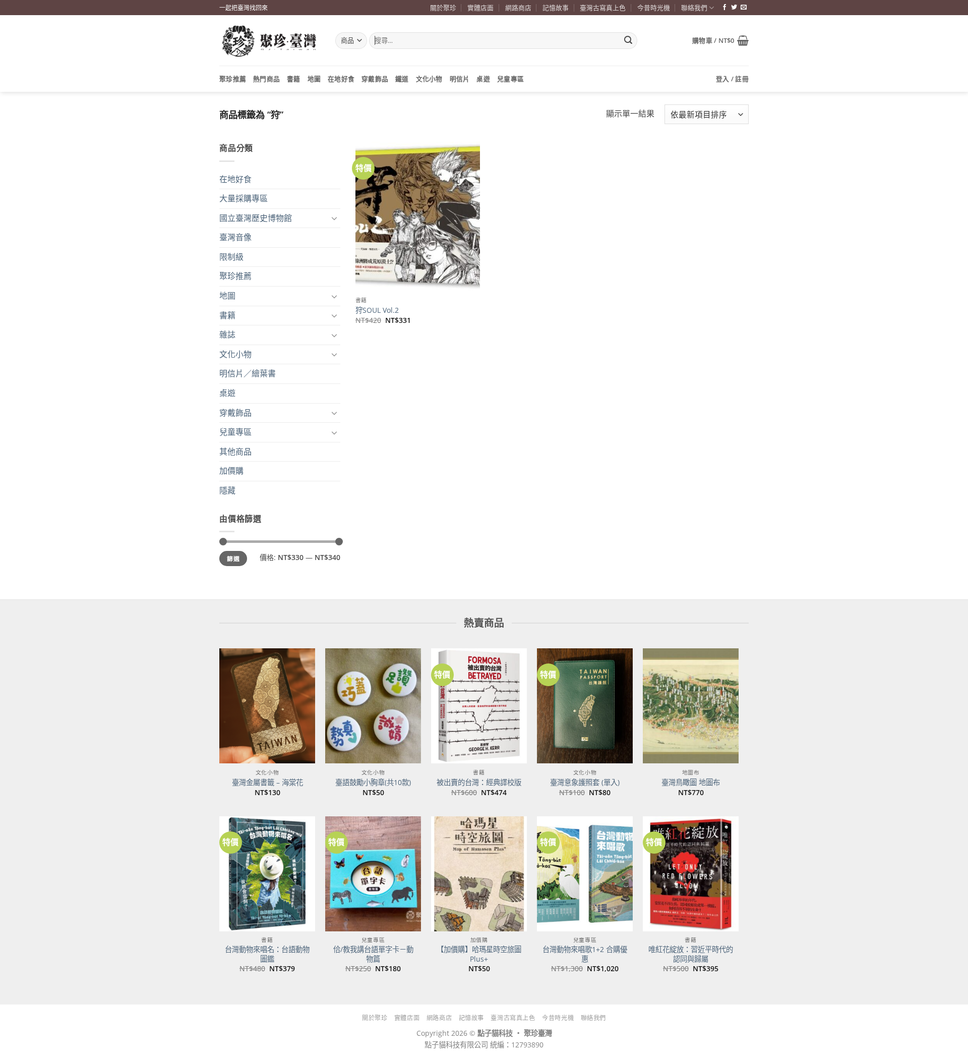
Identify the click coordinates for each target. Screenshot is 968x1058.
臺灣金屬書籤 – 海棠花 (267, 782)
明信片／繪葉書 (247, 373)
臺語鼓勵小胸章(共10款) (373, 782)
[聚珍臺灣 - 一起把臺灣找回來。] (269, 40)
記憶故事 (555, 7)
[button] (720, 40)
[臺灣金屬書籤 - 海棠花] (267, 705)
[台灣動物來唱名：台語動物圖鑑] (267, 873)
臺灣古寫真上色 (603, 7)
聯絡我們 (694, 7)
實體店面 (480, 7)
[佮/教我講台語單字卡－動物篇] (373, 873)
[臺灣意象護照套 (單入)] (585, 705)
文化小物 (429, 78)
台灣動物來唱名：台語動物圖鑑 (267, 954)
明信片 (460, 78)
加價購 (231, 470)
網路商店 (518, 7)
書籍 (293, 78)
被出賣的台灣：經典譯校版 (479, 782)
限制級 (231, 256)
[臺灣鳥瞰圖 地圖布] (691, 705)
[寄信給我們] (744, 7)
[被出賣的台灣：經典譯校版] (479, 705)
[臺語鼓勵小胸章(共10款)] (373, 705)
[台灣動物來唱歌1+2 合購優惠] (585, 873)
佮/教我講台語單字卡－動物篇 (373, 954)
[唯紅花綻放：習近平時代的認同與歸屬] (691, 873)
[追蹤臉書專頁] (724, 7)
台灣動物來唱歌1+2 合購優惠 (584, 954)
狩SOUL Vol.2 (377, 310)
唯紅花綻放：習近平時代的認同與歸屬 (690, 954)
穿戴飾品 (374, 78)
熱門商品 (266, 78)
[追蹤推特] (734, 7)
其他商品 (235, 451)
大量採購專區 (243, 198)
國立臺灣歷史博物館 (255, 218)
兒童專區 (510, 78)
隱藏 (227, 490)
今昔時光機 (653, 7)
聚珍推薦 (232, 78)
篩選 (233, 558)
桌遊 (483, 78)
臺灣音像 (235, 237)
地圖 (314, 78)
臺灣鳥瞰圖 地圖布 (690, 782)
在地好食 (341, 78)
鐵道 (402, 78)
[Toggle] (334, 218)
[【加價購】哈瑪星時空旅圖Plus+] (479, 873)
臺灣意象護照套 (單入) (585, 782)
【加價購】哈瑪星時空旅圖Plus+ (479, 954)
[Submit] (628, 40)
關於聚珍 (443, 7)
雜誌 (227, 334)
